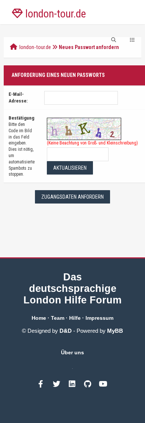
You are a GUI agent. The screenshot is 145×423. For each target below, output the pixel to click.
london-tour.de (35, 47)
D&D (65, 331)
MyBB (115, 331)
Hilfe (75, 318)
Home (39, 318)
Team (57, 318)
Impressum (99, 318)
